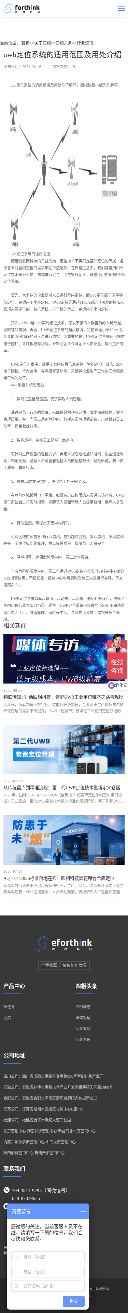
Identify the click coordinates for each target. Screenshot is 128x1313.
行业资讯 (85, 43)
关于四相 (42, 43)
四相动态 (82, 1007)
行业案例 (82, 1029)
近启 (7, 1018)
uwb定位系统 (20, 85)
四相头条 (64, 43)
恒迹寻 (9, 1007)
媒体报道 (82, 1018)
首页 (26, 43)
